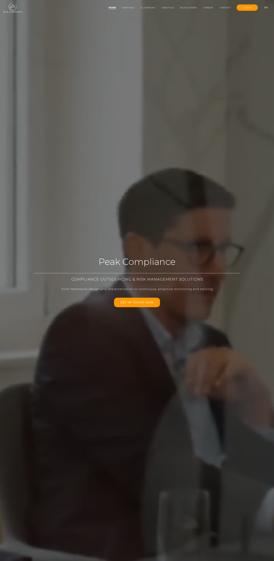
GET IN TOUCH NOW (137, 302)
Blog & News (188, 7)
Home (112, 7)
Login (247, 7)
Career (208, 7)
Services (128, 7)
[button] (267, 7)
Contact (224, 7)
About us (168, 7)
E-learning (147, 7)
